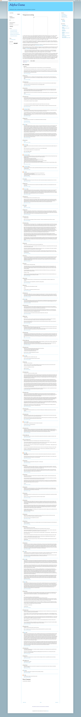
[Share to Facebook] (33, 60)
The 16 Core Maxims (64, 15)
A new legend (63, 21)
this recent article (27, 48)
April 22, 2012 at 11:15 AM (27, 411)
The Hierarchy (63, 14)
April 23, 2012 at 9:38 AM (27, 556)
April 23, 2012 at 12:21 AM (27, 458)
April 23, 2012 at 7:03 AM (27, 490)
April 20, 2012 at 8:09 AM (27, 220)
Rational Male (64, 25)
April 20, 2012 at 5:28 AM (27, 79)
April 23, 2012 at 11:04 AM (27, 579)
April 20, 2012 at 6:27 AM (27, 85)
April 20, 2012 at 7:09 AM (27, 122)
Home (40, 702)
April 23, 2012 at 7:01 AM (27, 484)
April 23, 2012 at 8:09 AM (27, 540)
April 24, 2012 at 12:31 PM (27, 677)
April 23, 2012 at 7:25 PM (27, 662)
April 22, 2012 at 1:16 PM (27, 419)
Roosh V (63, 27)
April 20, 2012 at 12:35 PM (27, 313)
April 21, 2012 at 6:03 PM (27, 369)
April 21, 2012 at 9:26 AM (27, 344)
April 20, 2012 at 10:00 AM (27, 290)
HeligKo (25, 124)
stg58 (24, 205)
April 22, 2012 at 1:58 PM (27, 425)
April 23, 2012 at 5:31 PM (27, 653)
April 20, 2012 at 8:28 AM (27, 253)
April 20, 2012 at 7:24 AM (27, 152)
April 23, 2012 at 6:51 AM (27, 462)
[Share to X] (32, 60)
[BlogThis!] (31, 60)
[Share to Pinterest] (34, 60)
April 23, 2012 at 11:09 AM (27, 588)
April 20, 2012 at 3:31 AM (27, 73)
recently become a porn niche (39, 45)
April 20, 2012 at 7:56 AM (27, 194)
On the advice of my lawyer (13, 31)
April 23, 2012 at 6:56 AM (27, 472)
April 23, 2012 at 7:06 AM (27, 497)
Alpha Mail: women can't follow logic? (15, 34)
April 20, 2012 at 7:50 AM (27, 186)
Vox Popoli (63, 20)
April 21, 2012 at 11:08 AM (27, 359)
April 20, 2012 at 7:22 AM (27, 142)
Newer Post (24, 702)
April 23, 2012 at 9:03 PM (27, 672)
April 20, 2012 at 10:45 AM (27, 296)
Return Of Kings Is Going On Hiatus (66, 37)
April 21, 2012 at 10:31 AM (27, 353)
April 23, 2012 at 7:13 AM (27, 511)
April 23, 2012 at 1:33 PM (27, 645)
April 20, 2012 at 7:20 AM (27, 137)
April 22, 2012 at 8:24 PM (27, 437)
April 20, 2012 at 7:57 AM (27, 202)
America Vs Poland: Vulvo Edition (66, 35)
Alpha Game (17, 5)
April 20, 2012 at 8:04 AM (27, 214)
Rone (24, 551)
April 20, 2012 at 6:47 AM (27, 106)
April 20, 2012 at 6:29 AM (27, 94)
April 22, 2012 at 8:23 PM (27, 432)
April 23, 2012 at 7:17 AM (27, 518)
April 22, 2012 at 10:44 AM (27, 406)
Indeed (25, 141)
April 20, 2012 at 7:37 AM (27, 176)
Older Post (56, 702)
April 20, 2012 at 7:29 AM (27, 169)
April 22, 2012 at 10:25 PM (27, 450)
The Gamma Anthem (12, 39)
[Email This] (30, 60)
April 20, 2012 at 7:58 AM (27, 207)
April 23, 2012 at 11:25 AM (27, 607)
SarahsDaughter (26, 109)
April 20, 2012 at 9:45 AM (27, 282)
